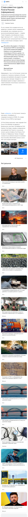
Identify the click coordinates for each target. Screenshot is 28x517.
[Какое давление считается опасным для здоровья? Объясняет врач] (14, 437)
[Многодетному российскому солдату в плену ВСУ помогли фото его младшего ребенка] (14, 307)
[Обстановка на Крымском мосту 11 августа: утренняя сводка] (14, 394)
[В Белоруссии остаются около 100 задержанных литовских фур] (14, 221)
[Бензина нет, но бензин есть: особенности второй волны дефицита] (14, 481)
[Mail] (4, 1)
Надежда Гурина (9, 23)
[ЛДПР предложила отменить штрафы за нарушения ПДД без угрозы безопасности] (14, 459)
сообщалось (8, 113)
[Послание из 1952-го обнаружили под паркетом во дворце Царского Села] (14, 372)
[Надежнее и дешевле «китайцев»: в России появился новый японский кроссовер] (14, 351)
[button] (5, 145)
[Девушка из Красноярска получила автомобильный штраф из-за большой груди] (14, 242)
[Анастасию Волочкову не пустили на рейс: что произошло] (14, 177)
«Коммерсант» (5, 42)
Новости (11, 5)
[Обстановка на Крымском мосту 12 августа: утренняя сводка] (14, 416)
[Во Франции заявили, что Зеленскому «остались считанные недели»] (14, 502)
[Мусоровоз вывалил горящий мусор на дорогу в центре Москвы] (14, 329)
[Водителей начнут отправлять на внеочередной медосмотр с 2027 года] (14, 199)
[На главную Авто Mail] (7, 1)
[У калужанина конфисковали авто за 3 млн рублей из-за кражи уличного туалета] (14, 286)
